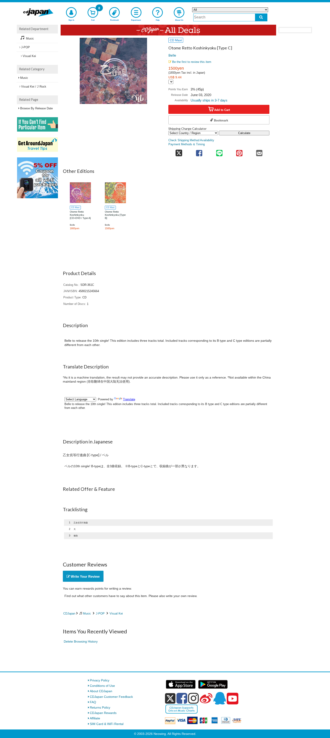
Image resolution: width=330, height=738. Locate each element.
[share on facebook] (199, 152)
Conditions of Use (102, 685)
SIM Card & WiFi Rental (106, 724)
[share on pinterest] (239, 152)
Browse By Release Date (36, 108)
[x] (170, 698)
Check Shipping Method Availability (191, 140)
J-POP (100, 613)
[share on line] (219, 152)
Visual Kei (116, 613)
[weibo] (206, 698)
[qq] (219, 698)
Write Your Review (85, 576)
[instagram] (193, 698)
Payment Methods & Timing (186, 144)
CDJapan (69, 613)
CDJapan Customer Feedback (111, 696)
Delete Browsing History (81, 641)
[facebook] (181, 698)
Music (87, 613)
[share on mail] (259, 152)
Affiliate (95, 718)
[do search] (261, 17)
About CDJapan (101, 691)
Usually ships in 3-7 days (209, 100)
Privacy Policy (99, 680)
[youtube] (232, 699)
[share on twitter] (178, 152)
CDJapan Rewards (103, 713)
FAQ (93, 702)
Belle (172, 55)
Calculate (244, 133)
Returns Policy (100, 707)
